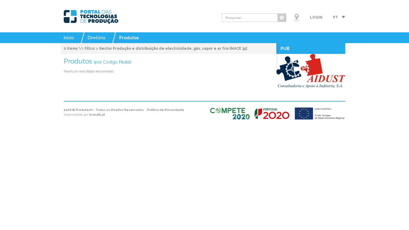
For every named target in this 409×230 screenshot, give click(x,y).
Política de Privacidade (165, 109)
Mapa (296, 18)
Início (69, 37)
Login (316, 17)
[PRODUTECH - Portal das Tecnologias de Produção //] (91, 17)
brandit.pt (97, 114)
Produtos (129, 37)
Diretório (96, 37)
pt (335, 17)
